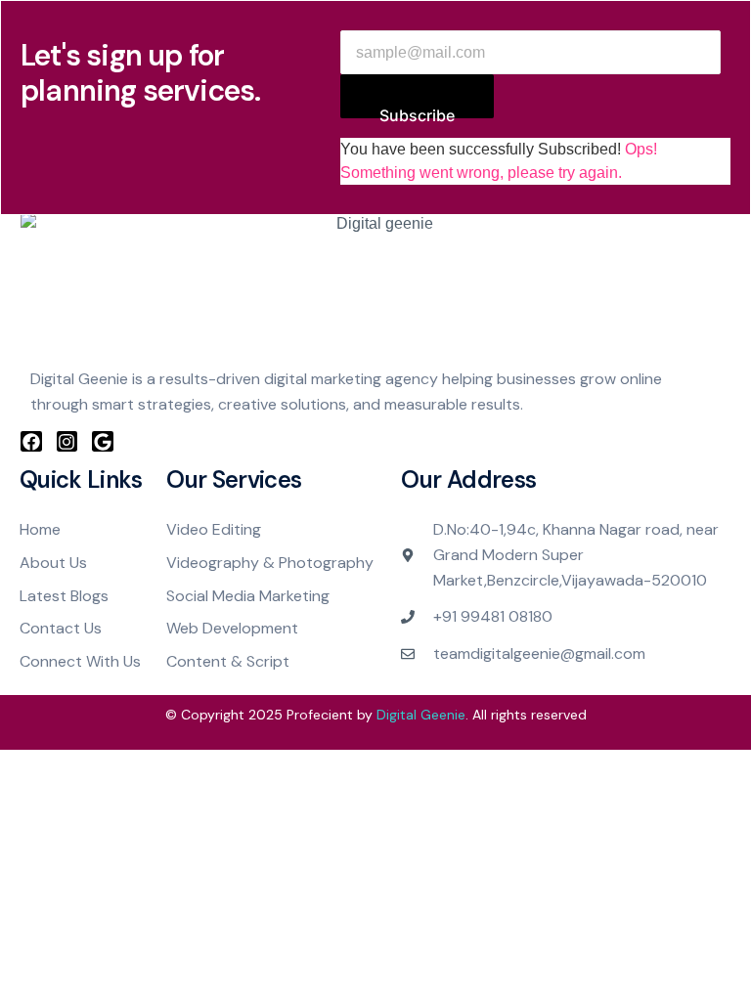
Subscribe (417, 112)
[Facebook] (31, 442)
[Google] (102, 442)
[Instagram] (67, 442)
